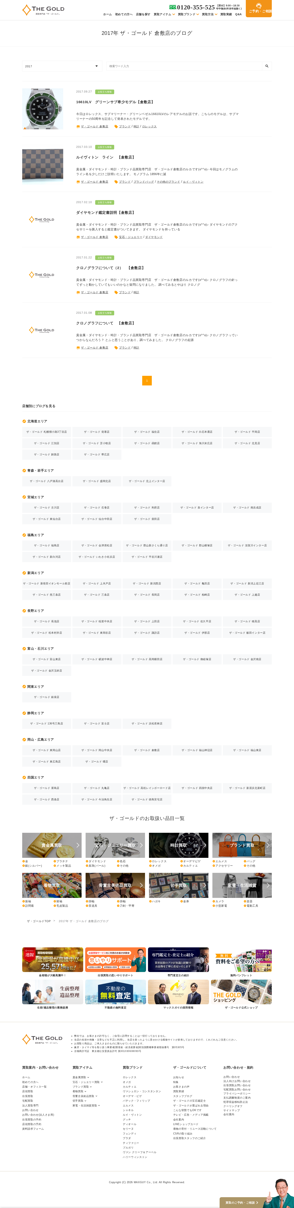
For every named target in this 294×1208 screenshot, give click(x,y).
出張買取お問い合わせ (237, 1085)
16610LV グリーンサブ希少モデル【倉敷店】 (115, 102)
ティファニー (131, 1142)
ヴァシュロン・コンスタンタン (142, 1091)
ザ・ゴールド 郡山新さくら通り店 (147, 545)
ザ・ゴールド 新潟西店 (147, 583)
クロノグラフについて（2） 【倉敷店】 (110, 268)
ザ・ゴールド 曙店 (96, 761)
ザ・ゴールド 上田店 (147, 621)
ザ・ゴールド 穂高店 (247, 621)
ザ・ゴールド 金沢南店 (247, 659)
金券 (184, 901)
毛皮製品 (60, 905)
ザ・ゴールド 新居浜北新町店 (247, 788)
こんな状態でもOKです (187, 1110)
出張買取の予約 (31, 1119)
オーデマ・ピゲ (132, 1096)
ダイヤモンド (154, 237)
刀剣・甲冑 (125, 905)
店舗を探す (143, 14)
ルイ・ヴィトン (193, 181)
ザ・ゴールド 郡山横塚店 (197, 545)
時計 (136, 126)
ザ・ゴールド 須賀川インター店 (247, 545)
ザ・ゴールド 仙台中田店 (96, 518)
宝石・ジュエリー (130, 237)
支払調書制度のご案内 (237, 1097)
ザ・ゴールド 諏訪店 (147, 632)
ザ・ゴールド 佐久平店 (197, 621)
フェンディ (129, 1133)
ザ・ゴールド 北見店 (247, 443)
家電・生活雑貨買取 (85, 1105)
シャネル (128, 1110)
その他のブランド (168, 181)
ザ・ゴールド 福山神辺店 (197, 750)
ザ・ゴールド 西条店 (46, 799)
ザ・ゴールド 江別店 (46, 443)
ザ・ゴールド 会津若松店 (96, 545)
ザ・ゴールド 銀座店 (46, 697)
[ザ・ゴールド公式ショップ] (241, 995)
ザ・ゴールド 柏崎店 (197, 594)
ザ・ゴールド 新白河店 (47, 556)
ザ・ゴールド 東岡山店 (47, 750)
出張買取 (27, 1096)
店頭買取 (27, 1091)
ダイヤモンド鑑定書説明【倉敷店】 (106, 213)
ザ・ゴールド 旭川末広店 (197, 443)
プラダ (127, 1138)
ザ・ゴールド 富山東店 (47, 659)
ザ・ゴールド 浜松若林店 (147, 723)
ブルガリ (128, 1147)
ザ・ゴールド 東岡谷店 (97, 632)
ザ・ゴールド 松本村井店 (46, 632)
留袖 (57, 901)
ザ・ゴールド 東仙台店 (47, 518)
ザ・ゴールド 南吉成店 (247, 507)
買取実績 (226, 14)
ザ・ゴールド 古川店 (46, 507)
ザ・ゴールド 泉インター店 (197, 507)
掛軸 (90, 901)
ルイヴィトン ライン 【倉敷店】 (106, 157)
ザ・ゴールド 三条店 (96, 594)
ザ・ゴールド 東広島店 (47, 761)
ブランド (125, 126)
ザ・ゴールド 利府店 (147, 507)
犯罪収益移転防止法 (235, 1101)
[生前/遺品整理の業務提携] (52, 995)
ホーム (107, 14)
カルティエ (189, 865)
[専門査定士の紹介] (178, 962)
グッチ (127, 1119)
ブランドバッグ (144, 181)
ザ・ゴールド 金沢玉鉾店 (46, 670)
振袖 (26, 901)
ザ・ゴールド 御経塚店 (197, 659)
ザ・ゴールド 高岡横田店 (147, 659)
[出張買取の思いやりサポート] (115, 962)
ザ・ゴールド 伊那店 (197, 632)
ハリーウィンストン (135, 1157)
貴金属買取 (79, 1077)
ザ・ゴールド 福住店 (147, 431)
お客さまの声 (181, 1086)
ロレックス (149, 126)
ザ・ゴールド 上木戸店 (97, 583)
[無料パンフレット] (241, 962)
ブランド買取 (81, 1086)
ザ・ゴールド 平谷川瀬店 (147, 556)
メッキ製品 (62, 865)
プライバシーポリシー (237, 1093)
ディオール (129, 1124)
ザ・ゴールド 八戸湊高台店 (46, 481)
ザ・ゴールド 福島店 (46, 545)
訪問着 (28, 905)
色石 (121, 861)
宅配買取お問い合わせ (237, 1089)
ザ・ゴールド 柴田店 (147, 518)
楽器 (248, 901)
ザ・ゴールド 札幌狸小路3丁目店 (46, 431)
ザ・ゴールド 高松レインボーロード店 (147, 788)
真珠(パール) (95, 865)
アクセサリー (222, 865)
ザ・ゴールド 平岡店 (247, 431)
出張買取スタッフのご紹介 (189, 1138)
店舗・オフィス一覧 (34, 1086)
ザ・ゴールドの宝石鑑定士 (189, 1100)
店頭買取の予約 (31, 1124)
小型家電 (219, 905)
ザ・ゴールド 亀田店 (197, 583)
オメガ (155, 865)
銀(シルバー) (32, 865)
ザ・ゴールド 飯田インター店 (247, 632)
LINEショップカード (186, 1124)
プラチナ (60, 861)
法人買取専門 (30, 1105)
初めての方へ (124, 14)
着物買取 (78, 1091)
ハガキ (155, 901)
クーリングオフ (232, 1106)
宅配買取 (27, 1100)
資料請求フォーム (33, 1128)
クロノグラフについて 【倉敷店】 (106, 323)
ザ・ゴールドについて (189, 1067)
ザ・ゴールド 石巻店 (96, 507)
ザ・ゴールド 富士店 (96, 723)
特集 (176, 1082)
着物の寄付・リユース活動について (195, 1128)
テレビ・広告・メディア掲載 (191, 1114)
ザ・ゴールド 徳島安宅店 (147, 799)
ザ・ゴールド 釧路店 (46, 454)
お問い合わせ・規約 (238, 1067)
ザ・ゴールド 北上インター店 (147, 481)
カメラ (218, 901)
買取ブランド (187, 14)
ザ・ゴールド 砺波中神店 (96, 659)
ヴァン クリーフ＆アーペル (139, 1152)
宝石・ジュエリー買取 (86, 1082)
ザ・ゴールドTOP (39, 921)
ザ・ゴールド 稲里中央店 (96, 621)
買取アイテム (162, 14)
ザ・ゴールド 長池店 (46, 621)
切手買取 (78, 1100)
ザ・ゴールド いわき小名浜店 (97, 556)
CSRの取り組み (183, 1133)
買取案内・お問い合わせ (40, 1067)
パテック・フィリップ (136, 1100)
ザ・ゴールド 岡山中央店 (96, 750)
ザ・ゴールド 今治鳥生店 (96, 799)
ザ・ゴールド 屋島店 (46, 788)
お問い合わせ (30, 1110)
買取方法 (208, 14)
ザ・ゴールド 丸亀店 (96, 788)
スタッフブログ (182, 1096)
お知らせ (178, 1077)
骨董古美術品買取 (83, 1096)
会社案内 (178, 1119)
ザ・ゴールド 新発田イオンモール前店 (46, 583)
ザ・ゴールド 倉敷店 (94, 126)
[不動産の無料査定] (115, 995)
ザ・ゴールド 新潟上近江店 (247, 583)
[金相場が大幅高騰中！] (52, 962)
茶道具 (91, 905)
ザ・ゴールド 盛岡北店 (97, 481)
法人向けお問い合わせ (237, 1081)
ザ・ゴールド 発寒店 (96, 431)
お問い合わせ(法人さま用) (38, 1114)
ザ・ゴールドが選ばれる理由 (191, 1105)
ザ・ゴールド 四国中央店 (197, 788)
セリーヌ (128, 1128)
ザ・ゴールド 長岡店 (147, 594)
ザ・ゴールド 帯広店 (96, 454)
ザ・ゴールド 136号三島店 (46, 723)
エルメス (219, 861)
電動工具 (251, 905)
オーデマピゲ (190, 861)
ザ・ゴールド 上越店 (247, 594)
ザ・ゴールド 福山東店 (247, 750)
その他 (123, 865)
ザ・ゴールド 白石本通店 (197, 431)
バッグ (249, 861)
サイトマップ (231, 1110)
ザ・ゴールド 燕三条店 (47, 594)
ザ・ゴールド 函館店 (147, 443)
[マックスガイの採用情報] (178, 995)
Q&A (238, 14)
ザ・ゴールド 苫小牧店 (97, 443)
